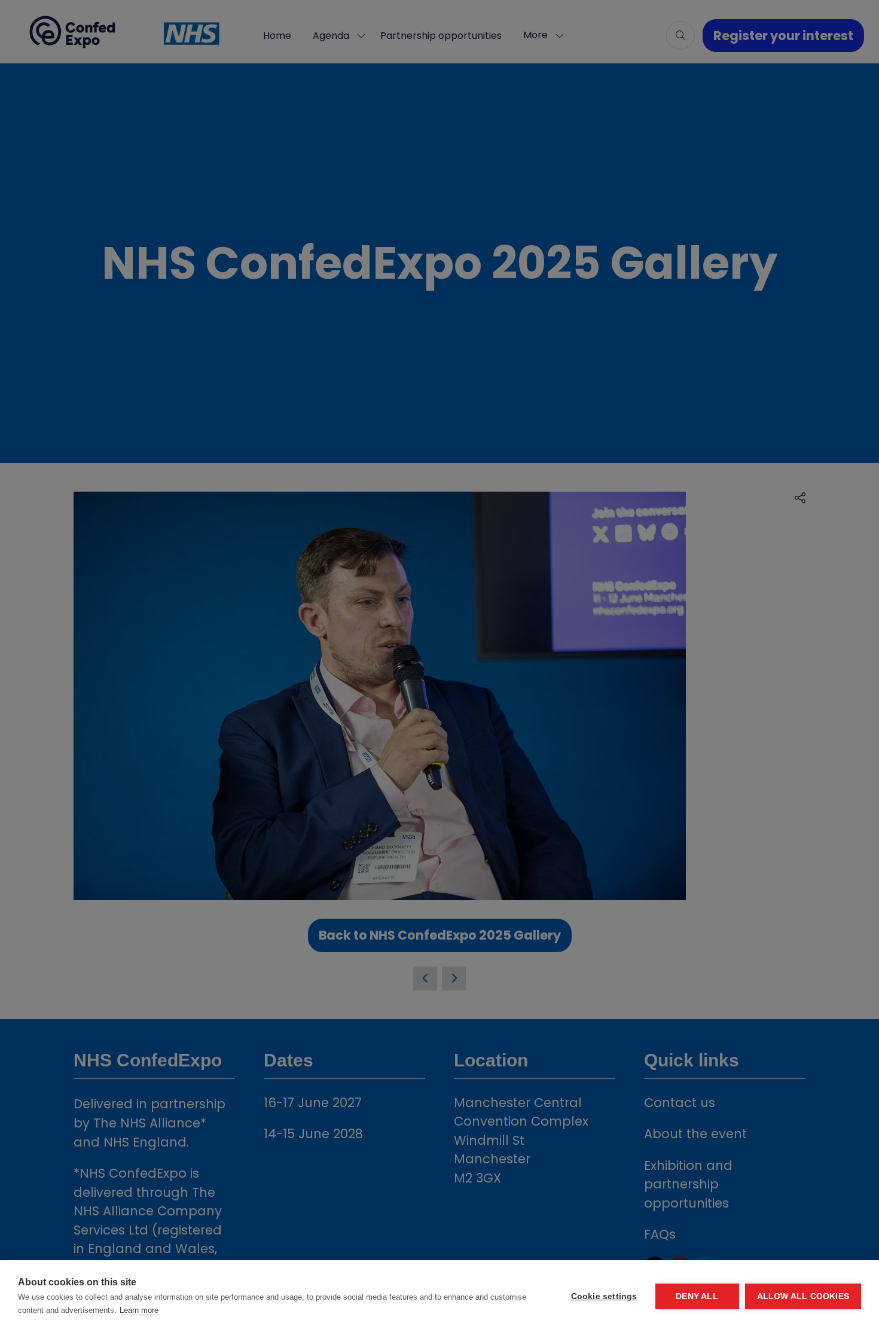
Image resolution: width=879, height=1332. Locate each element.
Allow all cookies (803, 1296)
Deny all (697, 1296)
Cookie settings (604, 1296)
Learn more (139, 1310)
